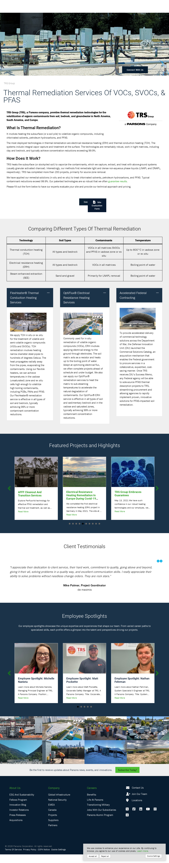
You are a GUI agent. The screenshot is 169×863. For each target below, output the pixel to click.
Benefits (91, 803)
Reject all (105, 856)
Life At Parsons (95, 808)
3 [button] (84, 715)
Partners (52, 833)
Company (54, 797)
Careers (92, 797)
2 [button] (81, 715)
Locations (136, 808)
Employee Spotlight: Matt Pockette (82, 688)
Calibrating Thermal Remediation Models (127, 493)
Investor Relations (19, 818)
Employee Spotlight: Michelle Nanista (36, 688)
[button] (48, 293)
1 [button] (78, 715)
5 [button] (91, 715)
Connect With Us (135, 69)
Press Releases (17, 823)
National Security (57, 808)
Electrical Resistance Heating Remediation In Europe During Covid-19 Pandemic (33, 497)
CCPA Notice (44, 858)
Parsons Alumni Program (100, 823)
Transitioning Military (98, 813)
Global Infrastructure (59, 803)
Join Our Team (139, 802)
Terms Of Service (13, 858)
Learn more (142, 850)
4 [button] (88, 715)
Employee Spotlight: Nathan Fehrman (132, 688)
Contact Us (138, 796)
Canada (52, 818)
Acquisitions (15, 828)
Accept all (93, 856)
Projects (52, 823)
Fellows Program (18, 808)
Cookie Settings (58, 858)
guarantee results (117, 181)
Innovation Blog (17, 813)
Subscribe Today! (127, 778)
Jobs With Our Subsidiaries (101, 818)
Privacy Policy (29, 858)
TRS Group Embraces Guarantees (79, 493)
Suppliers (53, 828)
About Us (14, 797)
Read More (23, 514)
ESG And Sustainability (21, 803)
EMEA (51, 813)
